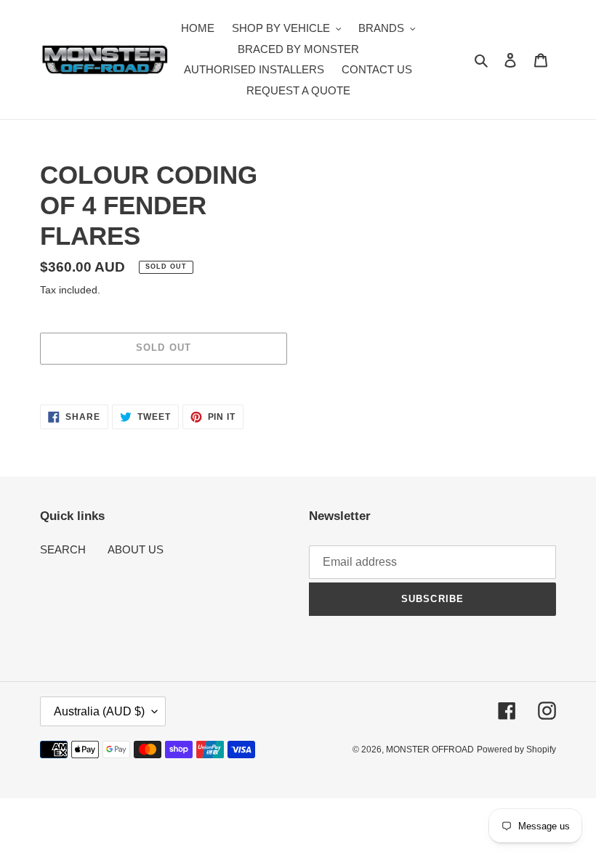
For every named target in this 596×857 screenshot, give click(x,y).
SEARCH (63, 549)
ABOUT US (136, 549)
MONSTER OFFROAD (430, 749)
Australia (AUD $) (99, 711)
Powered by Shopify (516, 749)
